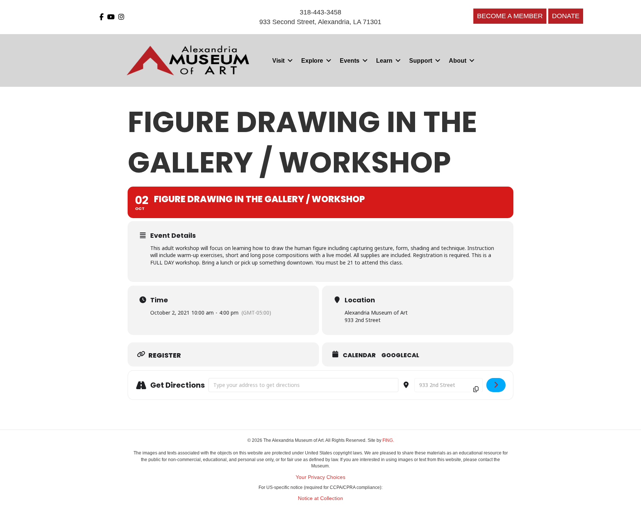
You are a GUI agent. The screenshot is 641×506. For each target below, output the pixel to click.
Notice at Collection (320, 498)
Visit (278, 61)
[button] (290, 60)
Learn (384, 61)
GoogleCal (400, 355)
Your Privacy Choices (320, 477)
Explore (312, 61)
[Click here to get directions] (496, 385)
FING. (388, 440)
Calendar (359, 355)
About (457, 61)
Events (349, 61)
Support (420, 61)
